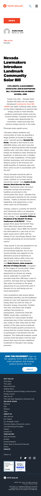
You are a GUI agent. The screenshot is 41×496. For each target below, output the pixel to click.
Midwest (7, 409)
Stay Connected (9, 436)
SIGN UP (30, 369)
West (5, 411)
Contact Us (8, 431)
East (5, 406)
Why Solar (8, 379)
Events (6, 447)
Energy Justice (9, 394)
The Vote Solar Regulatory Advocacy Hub (19, 399)
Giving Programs (10, 441)
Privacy (25, 484)
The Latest (7, 384)
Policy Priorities (9, 386)
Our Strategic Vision (11, 421)
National (7, 404)
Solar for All (8, 396)
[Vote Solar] (13, 7)
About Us (8, 414)
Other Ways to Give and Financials (16, 444)
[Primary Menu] (36, 6)
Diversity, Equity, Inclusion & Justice (17, 424)
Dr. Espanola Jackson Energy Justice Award (20, 391)
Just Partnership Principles (13, 426)
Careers (6, 429)
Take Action (9, 434)
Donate (6, 439)
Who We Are (8, 416)
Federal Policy (9, 389)
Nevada (7, 43)
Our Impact (8, 419)
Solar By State (10, 401)
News (12, 21)
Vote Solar (11, 477)
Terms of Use (33, 484)
